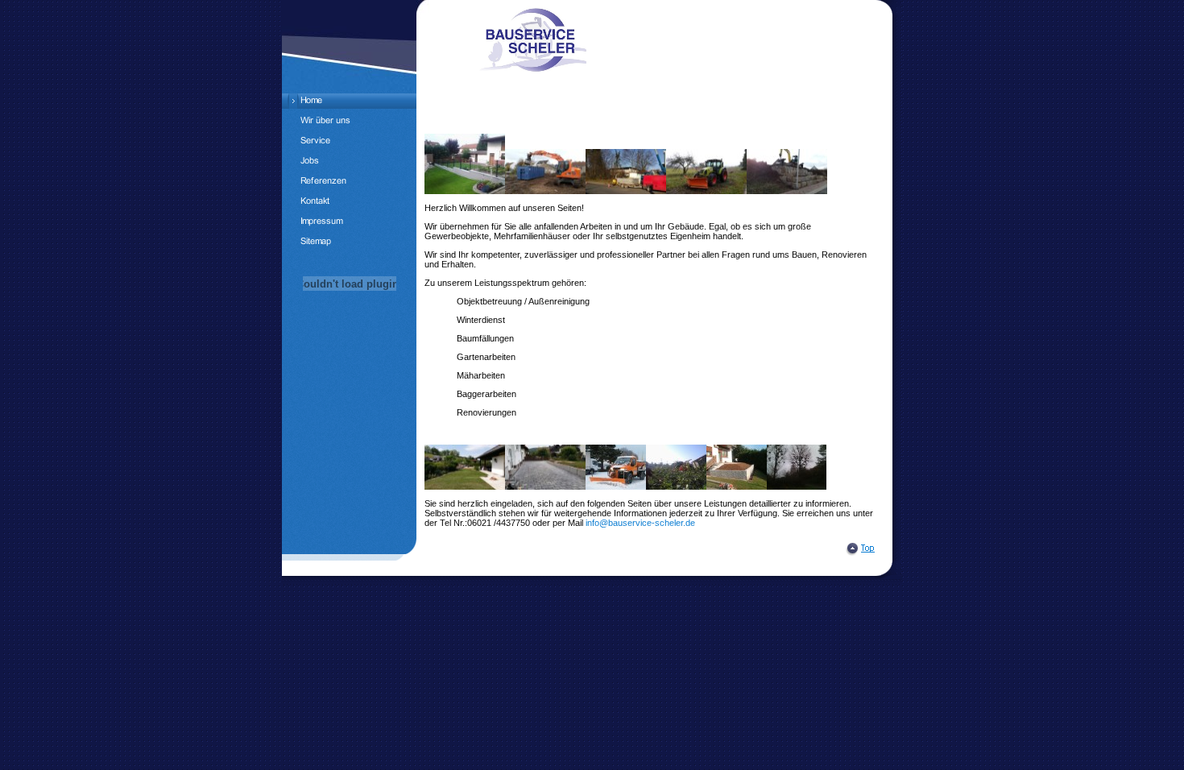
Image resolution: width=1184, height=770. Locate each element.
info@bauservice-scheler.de (640, 523)
